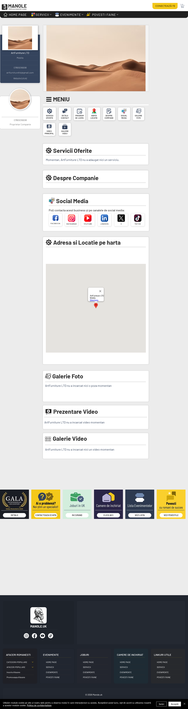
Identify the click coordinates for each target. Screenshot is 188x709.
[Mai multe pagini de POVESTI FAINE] (117, 14)
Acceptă (174, 704)
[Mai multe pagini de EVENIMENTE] (82, 14)
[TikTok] (50, 635)
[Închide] (184, 704)
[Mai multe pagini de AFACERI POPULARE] (32, 667)
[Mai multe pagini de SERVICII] (50, 14)
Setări (161, 704)
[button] (182, 6)
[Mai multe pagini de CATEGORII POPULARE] (32, 662)
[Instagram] (26, 635)
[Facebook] (34, 635)
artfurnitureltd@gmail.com (20, 72)
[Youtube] (42, 635)
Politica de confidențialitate (39, 705)
